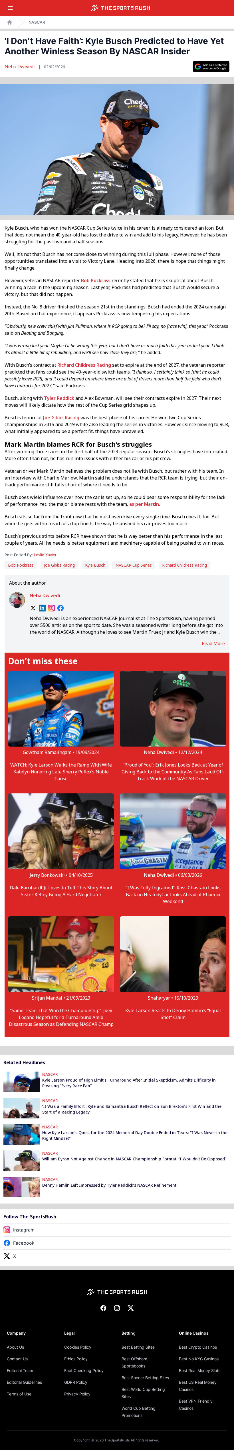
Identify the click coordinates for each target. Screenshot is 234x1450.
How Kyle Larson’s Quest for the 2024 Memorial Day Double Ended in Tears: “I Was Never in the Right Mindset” (134, 1135)
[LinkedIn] (42, 608)
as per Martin (144, 504)
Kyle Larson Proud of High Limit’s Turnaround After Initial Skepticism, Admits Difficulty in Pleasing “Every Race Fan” (129, 1082)
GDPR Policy (75, 1382)
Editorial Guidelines (24, 1382)
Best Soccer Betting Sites (145, 1377)
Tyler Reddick (59, 398)
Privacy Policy (77, 1393)
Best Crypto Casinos (198, 1347)
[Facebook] (60, 608)
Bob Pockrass (95, 280)
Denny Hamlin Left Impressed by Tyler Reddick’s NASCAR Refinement (109, 1185)
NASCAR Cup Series (134, 565)
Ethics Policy (76, 1358)
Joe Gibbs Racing (61, 417)
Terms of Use (19, 1393)
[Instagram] (51, 608)
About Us (15, 1347)
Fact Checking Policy (84, 1370)
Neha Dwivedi (20, 66)
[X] (33, 608)
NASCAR (37, 22)
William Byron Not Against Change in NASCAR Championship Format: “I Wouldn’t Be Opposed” (134, 1159)
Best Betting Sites (138, 1347)
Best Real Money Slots (199, 1370)
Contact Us (17, 1358)
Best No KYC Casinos (199, 1358)
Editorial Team (20, 1370)
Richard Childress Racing (84, 365)
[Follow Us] (211, 66)
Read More (213, 643)
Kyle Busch (95, 565)
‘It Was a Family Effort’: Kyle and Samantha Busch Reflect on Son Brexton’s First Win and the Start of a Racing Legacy (131, 1109)
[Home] (120, 8)
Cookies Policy (77, 1347)
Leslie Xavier (45, 554)
